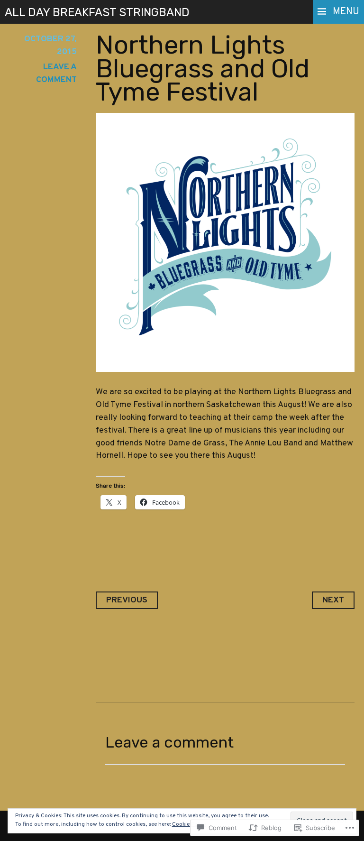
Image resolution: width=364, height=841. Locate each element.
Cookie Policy (189, 824)
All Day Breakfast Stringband (97, 12)
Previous (126, 600)
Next (333, 600)
